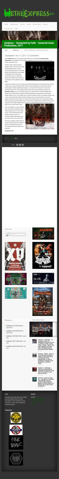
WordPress (54, 475)
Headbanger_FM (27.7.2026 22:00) (14, 341)
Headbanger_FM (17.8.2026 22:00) (14, 325)
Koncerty (23, 24)
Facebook (20, 145)
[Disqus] (29, 170)
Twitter (23, 145)
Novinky (6, 24)
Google (17, 145)
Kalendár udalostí (37, 24)
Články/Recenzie (14, 24)
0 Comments (33, 55)
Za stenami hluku (9, 28)
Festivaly (29, 24)
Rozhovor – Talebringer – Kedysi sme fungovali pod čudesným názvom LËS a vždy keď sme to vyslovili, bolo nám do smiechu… (46, 370)
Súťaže (16, 28)
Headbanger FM (9, 320)
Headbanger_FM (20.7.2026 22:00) (14, 346)
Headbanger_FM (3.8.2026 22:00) (13, 336)
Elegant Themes (41, 475)
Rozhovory (45, 24)
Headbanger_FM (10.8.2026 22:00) (14, 331)
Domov (6, 50)
